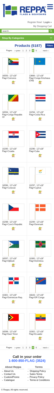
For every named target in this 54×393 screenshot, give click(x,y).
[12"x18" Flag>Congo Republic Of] (13, 102)
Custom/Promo (11, 377)
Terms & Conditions (40, 380)
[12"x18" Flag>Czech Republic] (13, 212)
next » (46, 50)
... (40, 50)
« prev (17, 50)
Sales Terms (36, 374)
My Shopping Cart (42, 26)
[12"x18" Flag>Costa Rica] (40, 102)
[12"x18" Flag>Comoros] (13, 65)
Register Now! (35, 22)
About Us (9, 371)
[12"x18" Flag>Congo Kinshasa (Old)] (40, 65)
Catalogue (9, 380)
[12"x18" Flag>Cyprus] (40, 175)
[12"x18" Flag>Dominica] (40, 248)
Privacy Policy (37, 377)
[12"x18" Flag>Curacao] (13, 175)
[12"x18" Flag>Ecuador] (40, 321)
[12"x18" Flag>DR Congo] (40, 285)
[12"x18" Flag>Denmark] (40, 212)
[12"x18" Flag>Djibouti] (13, 248)
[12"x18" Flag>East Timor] (13, 321)
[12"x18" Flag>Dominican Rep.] (13, 285)
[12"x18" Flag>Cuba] (40, 139)
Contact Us (9, 374)
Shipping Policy (38, 371)
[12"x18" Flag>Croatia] (13, 139)
